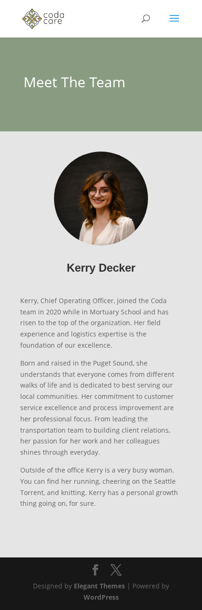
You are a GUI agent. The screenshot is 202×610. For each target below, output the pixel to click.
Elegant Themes (99, 585)
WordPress (101, 597)
